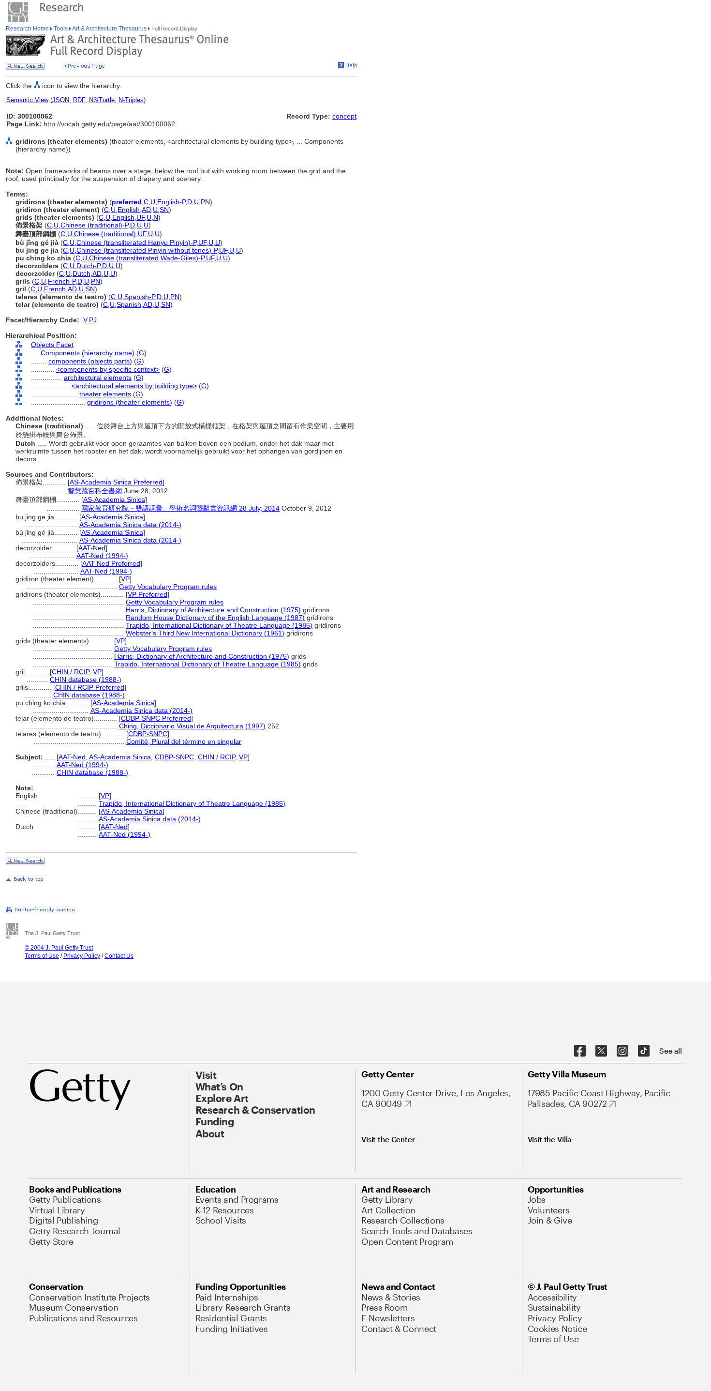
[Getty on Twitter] (601, 1051)
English (129, 209)
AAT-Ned (91, 548)
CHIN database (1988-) (85, 679)
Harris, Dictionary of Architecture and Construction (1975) (213, 610)
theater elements (105, 394)
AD (146, 209)
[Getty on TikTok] (644, 1051)
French (55, 289)
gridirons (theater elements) (129, 402)
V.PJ (90, 320)
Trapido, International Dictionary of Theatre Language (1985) (219, 625)
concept (344, 116)
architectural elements (98, 377)
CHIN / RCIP (70, 672)
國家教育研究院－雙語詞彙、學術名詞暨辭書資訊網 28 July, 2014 (180, 508)
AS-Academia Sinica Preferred (116, 482)
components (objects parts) (90, 361)
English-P (171, 202)
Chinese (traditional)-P (94, 225)
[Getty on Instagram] (622, 1051)
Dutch (81, 273)
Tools (60, 28)
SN (164, 209)
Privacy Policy (81, 956)
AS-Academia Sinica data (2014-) (130, 525)
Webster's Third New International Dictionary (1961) (205, 633)
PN (205, 202)
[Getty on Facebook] (580, 1051)
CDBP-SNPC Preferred (156, 718)
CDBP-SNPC (147, 734)
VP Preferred (147, 594)
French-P (61, 281)
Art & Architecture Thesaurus (109, 28)
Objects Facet (52, 344)
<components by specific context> (108, 369)
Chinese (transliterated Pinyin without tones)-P (146, 250)
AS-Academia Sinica (114, 499)
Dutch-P (88, 266)
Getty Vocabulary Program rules (168, 586)
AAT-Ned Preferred (111, 563)
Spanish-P (139, 297)
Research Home (28, 28)
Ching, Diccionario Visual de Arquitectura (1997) (192, 726)
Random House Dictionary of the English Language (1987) (215, 617)
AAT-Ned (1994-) (102, 555)
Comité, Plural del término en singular (183, 741)
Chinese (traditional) (105, 234)
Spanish (129, 304)
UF (140, 217)
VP (125, 579)
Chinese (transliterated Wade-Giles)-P (146, 258)
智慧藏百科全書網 (95, 491)
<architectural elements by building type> (134, 386)
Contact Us (118, 956)
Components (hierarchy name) (87, 353)
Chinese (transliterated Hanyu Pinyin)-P (136, 242)
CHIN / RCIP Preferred (89, 687)
